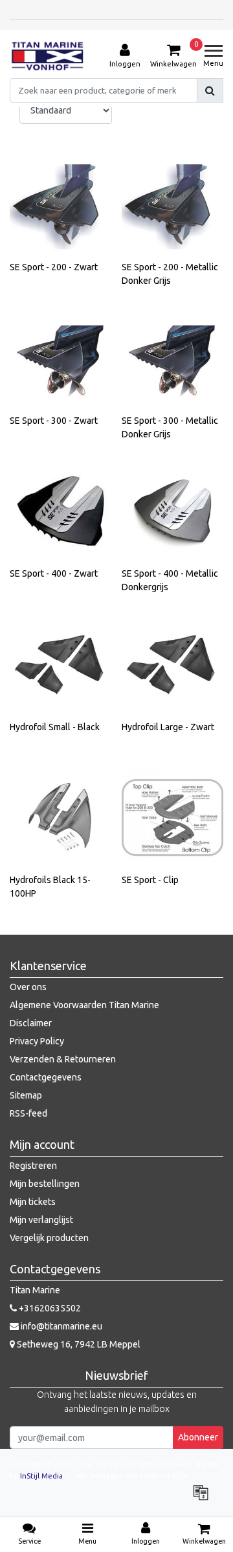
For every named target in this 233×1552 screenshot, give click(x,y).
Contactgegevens (46, 1077)
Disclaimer (31, 1023)
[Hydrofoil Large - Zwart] (173, 664)
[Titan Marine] (47, 56)
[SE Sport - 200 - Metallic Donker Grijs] (173, 205)
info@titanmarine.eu (61, 1326)
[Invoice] (203, 1498)
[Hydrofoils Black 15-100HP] (61, 818)
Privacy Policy (37, 1041)
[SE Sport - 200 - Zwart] (61, 205)
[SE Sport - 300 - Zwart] (61, 358)
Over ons (28, 987)
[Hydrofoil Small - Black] (61, 664)
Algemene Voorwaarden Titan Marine (84, 1005)
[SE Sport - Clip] (173, 818)
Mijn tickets (33, 1202)
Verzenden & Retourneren (63, 1059)
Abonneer (198, 1437)
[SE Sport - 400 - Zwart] (61, 511)
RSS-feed (28, 1113)
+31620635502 (49, 1308)
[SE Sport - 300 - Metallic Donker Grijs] (173, 358)
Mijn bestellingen (45, 1184)
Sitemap (26, 1095)
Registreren (33, 1165)
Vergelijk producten (49, 1238)
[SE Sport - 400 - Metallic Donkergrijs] (173, 511)
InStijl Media (41, 1476)
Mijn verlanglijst (41, 1220)
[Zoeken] (210, 90)
